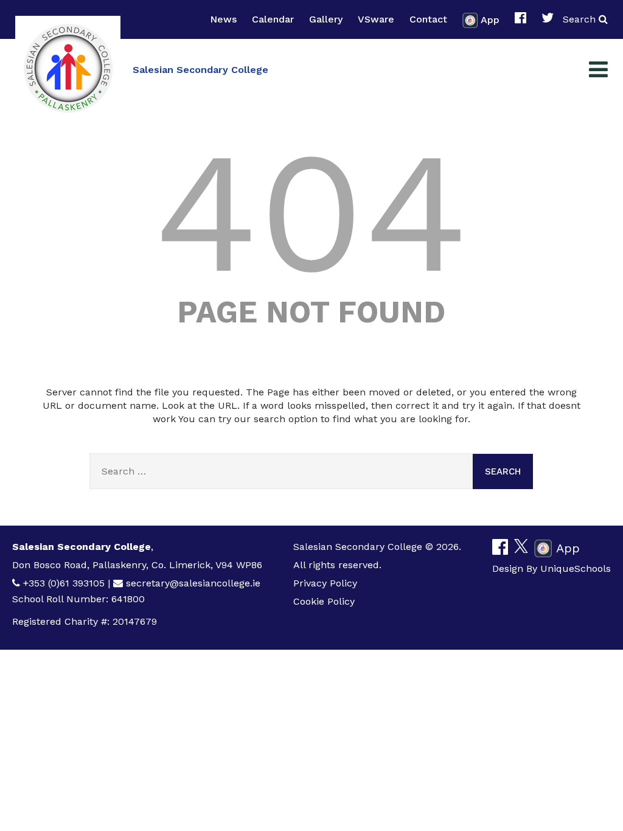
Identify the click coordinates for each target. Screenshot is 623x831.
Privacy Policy (325, 583)
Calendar (273, 19)
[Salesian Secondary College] (67, 68)
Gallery (326, 19)
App (490, 19)
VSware (376, 19)
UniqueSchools (575, 568)
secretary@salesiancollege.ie (193, 583)
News (223, 19)
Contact (428, 19)
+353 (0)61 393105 (64, 583)
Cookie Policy (324, 601)
